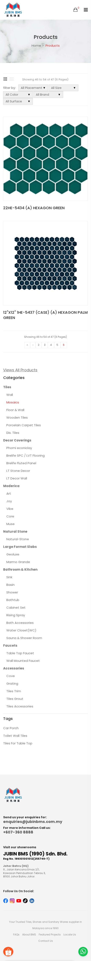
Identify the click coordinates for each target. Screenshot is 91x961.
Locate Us (69, 934)
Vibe (9, 508)
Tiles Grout (14, 698)
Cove (10, 676)
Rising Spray (15, 615)
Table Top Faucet (20, 653)
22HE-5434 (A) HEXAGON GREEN (34, 207)
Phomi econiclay (19, 448)
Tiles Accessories (19, 706)
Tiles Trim (13, 691)
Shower (12, 592)
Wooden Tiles (17, 417)
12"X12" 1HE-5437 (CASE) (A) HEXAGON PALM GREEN (45, 315)
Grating (12, 683)
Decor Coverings (17, 440)
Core (10, 516)
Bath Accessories (20, 622)
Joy (9, 501)
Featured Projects (50, 934)
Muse (10, 524)
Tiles (7, 387)
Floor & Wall (15, 410)
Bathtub (12, 600)
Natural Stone (15, 531)
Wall (9, 394)
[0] (75, 10)
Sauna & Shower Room (24, 638)
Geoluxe (12, 554)
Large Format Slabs (20, 546)
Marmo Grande (18, 562)
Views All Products (20, 370)
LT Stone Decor (18, 470)
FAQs (16, 934)
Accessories (13, 668)
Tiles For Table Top (17, 743)
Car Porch (11, 728)
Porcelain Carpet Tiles (23, 425)
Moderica (11, 486)
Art (8, 493)
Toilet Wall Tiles (15, 735)
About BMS (29, 934)
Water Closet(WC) (21, 630)
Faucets (10, 645)
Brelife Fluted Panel (21, 463)
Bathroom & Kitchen (20, 569)
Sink (9, 577)
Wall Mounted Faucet (23, 660)
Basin (10, 584)
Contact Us (45, 941)
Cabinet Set (16, 607)
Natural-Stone (17, 539)
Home (36, 45)
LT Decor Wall (16, 478)
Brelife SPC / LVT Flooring (25, 455)
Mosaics (12, 402)
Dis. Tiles (12, 432)
